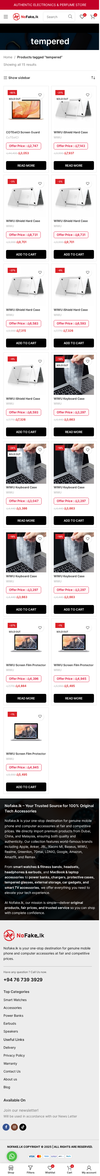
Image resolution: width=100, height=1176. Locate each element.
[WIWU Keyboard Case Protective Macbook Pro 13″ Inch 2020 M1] (74, 464)
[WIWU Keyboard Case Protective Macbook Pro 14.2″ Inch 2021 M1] (26, 552)
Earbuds (9, 1023)
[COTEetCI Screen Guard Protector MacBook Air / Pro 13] (26, 108)
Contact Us (11, 1071)
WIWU (58, 137)
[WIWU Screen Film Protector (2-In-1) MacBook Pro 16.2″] (26, 730)
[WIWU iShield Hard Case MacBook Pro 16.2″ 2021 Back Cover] (26, 375)
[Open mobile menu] (5, 16)
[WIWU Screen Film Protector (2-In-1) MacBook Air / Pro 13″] (26, 641)
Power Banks (13, 1015)
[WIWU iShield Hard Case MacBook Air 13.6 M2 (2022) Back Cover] (26, 197)
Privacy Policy (14, 1055)
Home (7, 57)
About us (10, 1079)
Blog (6, 1087)
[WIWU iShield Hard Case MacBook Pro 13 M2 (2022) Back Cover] (74, 197)
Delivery (9, 1047)
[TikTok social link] (22, 1127)
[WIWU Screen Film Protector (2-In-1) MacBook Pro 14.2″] (74, 641)
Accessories (12, 1008)
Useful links (13, 1039)
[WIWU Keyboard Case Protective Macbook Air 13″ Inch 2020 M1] (74, 375)
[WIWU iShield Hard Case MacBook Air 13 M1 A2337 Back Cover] (74, 108)
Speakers (10, 1031)
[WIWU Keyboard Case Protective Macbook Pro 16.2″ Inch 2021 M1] (74, 552)
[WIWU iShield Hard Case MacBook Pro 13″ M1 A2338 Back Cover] (26, 286)
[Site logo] (25, 16)
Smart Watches (15, 1000)
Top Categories (16, 991)
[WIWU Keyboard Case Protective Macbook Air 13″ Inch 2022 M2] (26, 464)
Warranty (10, 1063)
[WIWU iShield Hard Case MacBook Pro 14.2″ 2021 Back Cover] (74, 286)
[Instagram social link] (14, 1127)
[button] (26, 254)
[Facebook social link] (6, 1127)
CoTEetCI (12, 137)
